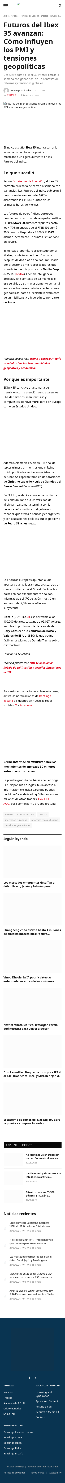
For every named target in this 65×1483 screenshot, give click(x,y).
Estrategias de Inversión (28, 181)
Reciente (26, 1145)
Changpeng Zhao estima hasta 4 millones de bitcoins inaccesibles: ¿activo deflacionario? (32, 934)
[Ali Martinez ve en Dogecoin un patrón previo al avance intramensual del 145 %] (13, 1159)
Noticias (15, 15)
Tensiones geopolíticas (17, 825)
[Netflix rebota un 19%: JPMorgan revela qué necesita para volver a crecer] (32, 1004)
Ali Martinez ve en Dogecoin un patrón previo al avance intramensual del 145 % (42, 1158)
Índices (44, 15)
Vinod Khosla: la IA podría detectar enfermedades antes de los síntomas (28, 979)
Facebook (26, 705)
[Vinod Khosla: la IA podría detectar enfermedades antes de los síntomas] (32, 956)
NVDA (20, 274)
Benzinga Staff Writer (21, 90)
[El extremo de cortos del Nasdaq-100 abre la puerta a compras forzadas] (32, 1098)
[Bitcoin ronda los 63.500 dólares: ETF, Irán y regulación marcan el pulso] (13, 1196)
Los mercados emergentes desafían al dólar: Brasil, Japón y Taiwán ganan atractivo (29, 886)
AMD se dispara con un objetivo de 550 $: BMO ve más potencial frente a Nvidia (32, 1292)
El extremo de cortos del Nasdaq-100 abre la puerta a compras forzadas (31, 1121)
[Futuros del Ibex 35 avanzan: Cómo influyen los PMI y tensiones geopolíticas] (32, 121)
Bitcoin (9, 814)
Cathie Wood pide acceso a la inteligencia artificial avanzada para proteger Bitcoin (43, 1178)
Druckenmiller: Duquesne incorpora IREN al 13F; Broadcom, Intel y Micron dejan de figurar (32, 1076)
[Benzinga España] (31, 5)
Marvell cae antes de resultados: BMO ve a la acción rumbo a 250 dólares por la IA (31, 1277)
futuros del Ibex (25, 814)
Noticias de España (30, 15)
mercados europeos (16, 819)
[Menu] (5, 6)
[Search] (60, 5)
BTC (28, 617)
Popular (11, 1145)
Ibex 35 (43, 814)
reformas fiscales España (44, 819)
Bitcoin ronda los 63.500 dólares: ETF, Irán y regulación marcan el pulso (42, 1195)
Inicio (6, 15)
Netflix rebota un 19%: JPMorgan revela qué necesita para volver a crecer (30, 1027)
